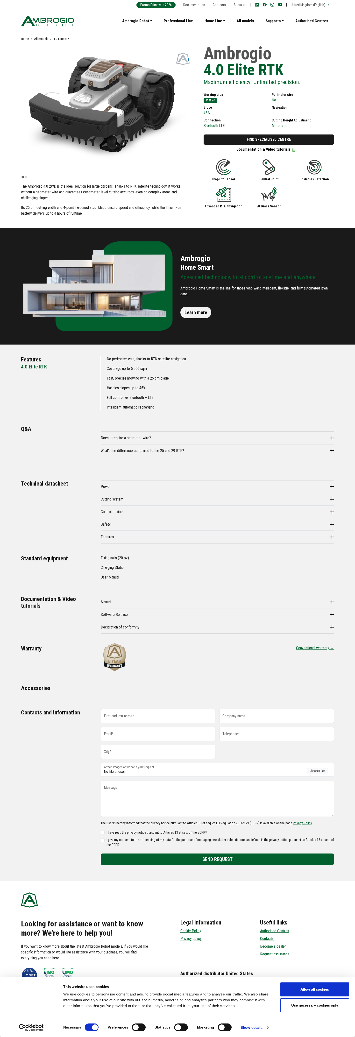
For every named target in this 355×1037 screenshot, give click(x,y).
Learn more (196, 312)
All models (245, 21)
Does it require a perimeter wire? (126, 438)
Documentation (194, 5)
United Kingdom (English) (308, 5)
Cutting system (112, 499)
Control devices (112, 511)
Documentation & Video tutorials (263, 149)
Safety (106, 524)
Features (107, 537)
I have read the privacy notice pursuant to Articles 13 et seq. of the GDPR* (156, 832)
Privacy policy (191, 938)
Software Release (114, 614)
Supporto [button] (273, 21)
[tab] (22, 177)
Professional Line (178, 21)
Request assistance (275, 954)
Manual (106, 602)
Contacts (219, 5)
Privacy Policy (302, 823)
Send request (217, 859)
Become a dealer (273, 946)
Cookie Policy (190, 931)
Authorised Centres (311, 21)
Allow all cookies (314, 989)
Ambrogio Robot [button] (135, 21)
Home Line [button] (213, 21)
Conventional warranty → (315, 648)
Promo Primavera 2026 (156, 5)
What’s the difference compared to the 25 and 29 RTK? (142, 450)
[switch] (139, 1027)
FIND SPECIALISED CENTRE (269, 139)
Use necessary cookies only (314, 1005)
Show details (252, 1027)
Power (106, 486)
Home (25, 39)
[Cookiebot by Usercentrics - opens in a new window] (31, 1027)
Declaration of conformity (120, 627)
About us (240, 5)
